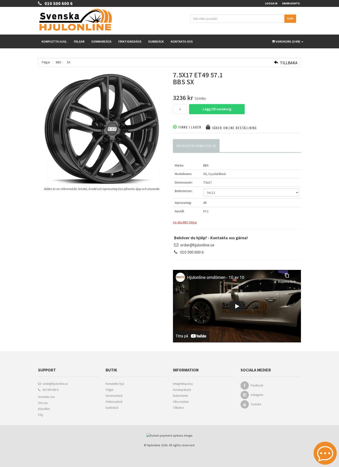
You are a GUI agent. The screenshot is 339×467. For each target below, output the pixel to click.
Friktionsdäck (129, 41)
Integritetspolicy (183, 384)
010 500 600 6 (57, 3)
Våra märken (181, 402)
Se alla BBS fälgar (185, 222)
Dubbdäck (156, 41)
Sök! (290, 18)
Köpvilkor (44, 409)
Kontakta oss (182, 41)
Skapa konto (291, 3)
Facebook (257, 385)
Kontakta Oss (46, 397)
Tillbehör (178, 408)
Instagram (257, 395)
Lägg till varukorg (217, 109)
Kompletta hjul (54, 41)
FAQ (40, 415)
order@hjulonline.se (197, 245)
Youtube (256, 404)
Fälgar (79, 41)
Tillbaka (287, 62)
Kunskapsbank (182, 390)
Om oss (43, 403)
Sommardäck (101, 41)
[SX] (102, 129)
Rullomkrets (180, 396)
